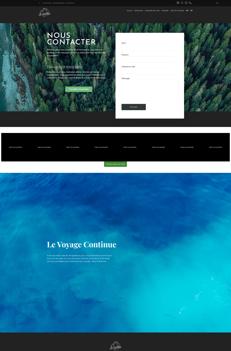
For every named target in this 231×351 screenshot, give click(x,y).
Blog (129, 11)
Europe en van (152, 11)
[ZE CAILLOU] (44, 16)
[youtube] (186, 3)
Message (126, 78)
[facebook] (178, 3)
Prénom (125, 55)
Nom (124, 43)
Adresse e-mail (128, 66)
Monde (165, 11)
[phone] (190, 3)
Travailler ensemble (65, 67)
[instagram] (182, 3)
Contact (70, 3)
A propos (46, 3)
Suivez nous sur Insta (115, 164)
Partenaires (59, 3)
